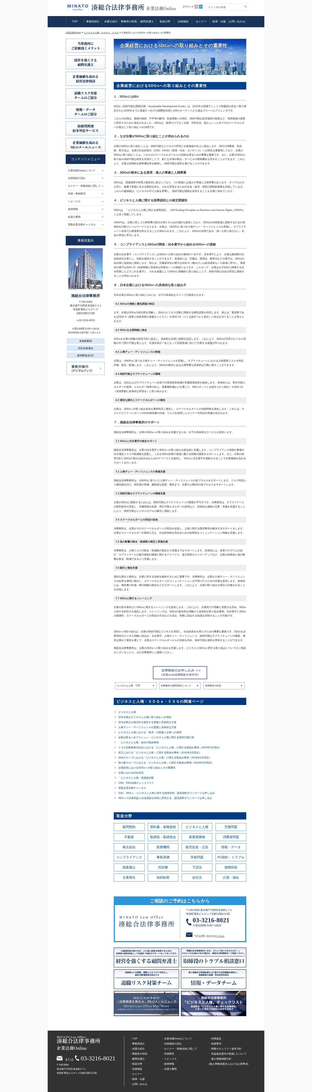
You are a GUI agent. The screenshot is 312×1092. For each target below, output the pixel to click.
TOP (75, 21)
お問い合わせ (237, 21)
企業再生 (129, 877)
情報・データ (231, 847)
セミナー (201, 21)
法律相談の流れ (77, 178)
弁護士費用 (74, 216)
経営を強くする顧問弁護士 (85, 62)
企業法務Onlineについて (82, 170)
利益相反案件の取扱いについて (229, 1053)
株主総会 (129, 847)
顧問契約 (129, 827)
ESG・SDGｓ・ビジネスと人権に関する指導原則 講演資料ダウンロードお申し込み (166, 793)
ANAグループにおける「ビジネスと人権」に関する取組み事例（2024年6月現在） (164, 757)
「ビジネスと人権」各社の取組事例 (138, 742)
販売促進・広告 (197, 847)
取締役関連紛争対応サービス (86, 128)
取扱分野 (165, 21)
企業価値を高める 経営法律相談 (86, 78)
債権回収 (230, 867)
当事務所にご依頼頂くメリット (85, 45)
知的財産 (163, 877)
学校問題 (196, 857)
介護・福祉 (231, 877)
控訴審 (163, 867)
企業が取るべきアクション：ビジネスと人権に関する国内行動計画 (156, 737)
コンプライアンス (129, 857)
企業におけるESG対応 (131, 772)
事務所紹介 (93, 21)
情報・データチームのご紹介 (85, 111)
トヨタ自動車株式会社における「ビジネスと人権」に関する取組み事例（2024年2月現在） (170, 747)
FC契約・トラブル (230, 857)
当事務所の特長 (213, 685)
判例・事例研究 (77, 193)
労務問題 (230, 827)
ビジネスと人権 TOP (128, 685)
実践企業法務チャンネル (132, 787)
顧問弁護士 (147, 21)
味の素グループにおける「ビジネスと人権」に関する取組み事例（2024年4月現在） (166, 762)
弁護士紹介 (111, 21)
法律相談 (183, 21)
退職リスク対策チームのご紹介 (85, 95)
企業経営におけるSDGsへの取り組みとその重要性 (147, 767)
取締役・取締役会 (163, 837)
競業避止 (129, 867)
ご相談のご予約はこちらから (180, 900)
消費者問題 (231, 837)
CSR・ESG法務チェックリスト (136, 782)
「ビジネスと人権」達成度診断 (136, 777)
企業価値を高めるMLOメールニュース (85, 144)
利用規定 (216, 1038)
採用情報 (73, 209)
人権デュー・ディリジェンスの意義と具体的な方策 (147, 727)
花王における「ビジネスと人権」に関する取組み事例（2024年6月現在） (159, 752)
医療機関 (163, 847)
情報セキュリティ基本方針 (226, 1048)
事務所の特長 (129, 21)
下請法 (197, 867)
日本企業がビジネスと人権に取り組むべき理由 (144, 717)
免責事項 (216, 1043)
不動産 (129, 837)
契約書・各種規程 (163, 827)
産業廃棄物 (197, 837)
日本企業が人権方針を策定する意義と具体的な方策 (147, 722)
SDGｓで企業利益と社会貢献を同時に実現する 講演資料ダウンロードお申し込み (165, 798)
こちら (220, 936)
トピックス (74, 201)
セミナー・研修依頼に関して (84, 185)
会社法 (197, 877)
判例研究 (169, 1053)
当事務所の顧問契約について (176, 685)
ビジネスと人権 (127, 712)
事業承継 (163, 857)
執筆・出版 (219, 21)
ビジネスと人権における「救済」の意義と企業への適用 (149, 732)
